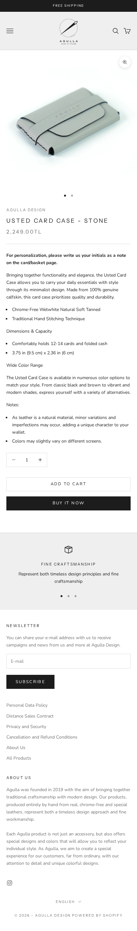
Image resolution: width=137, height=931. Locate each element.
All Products (18, 758)
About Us (15, 748)
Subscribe (30, 682)
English (65, 901)
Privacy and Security (26, 727)
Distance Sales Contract (30, 716)
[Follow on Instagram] (9, 883)
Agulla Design (26, 209)
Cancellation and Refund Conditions (41, 737)
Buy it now (68, 503)
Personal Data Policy (26, 705)
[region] (68, 565)
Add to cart (69, 484)
